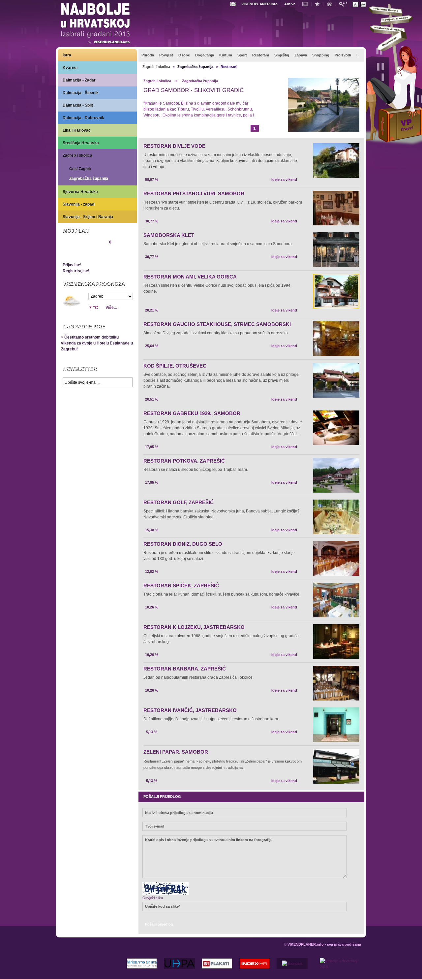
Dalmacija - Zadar (79, 80)
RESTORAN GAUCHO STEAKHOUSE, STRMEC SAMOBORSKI (217, 324)
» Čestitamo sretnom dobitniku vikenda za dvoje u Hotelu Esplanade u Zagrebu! (97, 343)
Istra (67, 55)
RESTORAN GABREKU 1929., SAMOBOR (191, 413)
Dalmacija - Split (78, 105)
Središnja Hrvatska (81, 143)
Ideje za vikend (284, 179)
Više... (111, 307)
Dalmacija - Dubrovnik (83, 117)
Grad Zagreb (80, 169)
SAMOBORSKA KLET (168, 235)
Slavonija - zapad (78, 204)
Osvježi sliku (152, 898)
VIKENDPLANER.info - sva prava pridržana (324, 944)
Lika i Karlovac (77, 130)
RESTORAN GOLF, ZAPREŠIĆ (178, 502)
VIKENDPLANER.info (259, 4)
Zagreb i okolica (77, 155)
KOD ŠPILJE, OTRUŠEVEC (174, 366)
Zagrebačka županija (88, 178)
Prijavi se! (72, 265)
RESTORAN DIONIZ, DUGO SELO (182, 544)
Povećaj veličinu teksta (363, 4)
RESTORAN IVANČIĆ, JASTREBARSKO (190, 710)
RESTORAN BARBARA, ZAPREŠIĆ (184, 668)
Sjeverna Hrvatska (80, 191)
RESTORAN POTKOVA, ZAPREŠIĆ (184, 461)
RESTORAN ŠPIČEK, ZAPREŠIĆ (181, 585)
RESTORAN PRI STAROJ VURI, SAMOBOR (193, 193)
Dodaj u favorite (319, 3)
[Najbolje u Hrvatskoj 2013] (95, 24)
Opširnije (158, 127)
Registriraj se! (76, 271)
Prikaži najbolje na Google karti (97, 430)
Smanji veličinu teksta (355, 4)
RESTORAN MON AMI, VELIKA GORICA (190, 276)
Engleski (233, 4)
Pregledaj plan (82, 253)
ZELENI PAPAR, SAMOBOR (175, 752)
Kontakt (306, 3)
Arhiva (289, 4)
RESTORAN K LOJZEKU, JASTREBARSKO (194, 627)
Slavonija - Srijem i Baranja (88, 216)
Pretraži (345, 4)
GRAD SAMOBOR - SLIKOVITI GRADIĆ (193, 90)
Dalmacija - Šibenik (81, 92)
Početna (331, 3)
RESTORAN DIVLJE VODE (174, 146)
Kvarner (70, 67)
